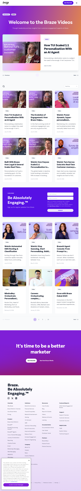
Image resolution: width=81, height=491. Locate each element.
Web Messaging (12, 451)
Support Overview (64, 415)
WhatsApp (10, 457)
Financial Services (29, 408)
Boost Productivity (30, 428)
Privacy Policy (38, 482)
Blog (43, 408)
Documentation (46, 424)
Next (75, 75)
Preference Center (47, 482)
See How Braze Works (46, 360)
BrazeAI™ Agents (12, 432)
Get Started (68, 3)
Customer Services (64, 418)
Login (60, 428)
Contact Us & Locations (31, 464)
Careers (27, 450)
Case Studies (45, 406)
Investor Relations (29, 455)
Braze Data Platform (13, 422)
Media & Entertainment (31, 414)
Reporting (10, 440)
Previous (7, 75)
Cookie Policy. (13, 481)
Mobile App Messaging (13, 449)
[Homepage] (6, 2)
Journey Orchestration (13, 437)
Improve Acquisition (30, 431)
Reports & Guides (46, 411)
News (26, 453)
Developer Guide (46, 433)
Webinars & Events (47, 417)
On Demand (28, 420)
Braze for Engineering (30, 439)
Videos (44, 414)
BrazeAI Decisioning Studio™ (13, 428)
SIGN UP (60, 210)
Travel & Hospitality (30, 411)
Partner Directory (46, 446)
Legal (26, 461)
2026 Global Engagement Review (66, 406)
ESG (26, 458)
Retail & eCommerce (30, 406)
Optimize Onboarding (30, 425)
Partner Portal (45, 443)
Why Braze (10, 406)
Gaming (27, 417)
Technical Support (64, 434)
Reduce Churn (28, 434)
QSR (26, 423)
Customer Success (64, 420)
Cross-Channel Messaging (14, 434)
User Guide (45, 430)
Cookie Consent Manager (16, 484)
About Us (27, 447)
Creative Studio (12, 443)
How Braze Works (12, 411)
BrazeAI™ (10, 424)
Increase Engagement (30, 437)
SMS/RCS (10, 454)
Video (13, 14)
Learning (44, 420)
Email (9, 446)
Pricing (9, 414)
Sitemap (56, 482)
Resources (6, 14)
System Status (63, 431)
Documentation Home (48, 427)
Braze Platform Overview (14, 408)
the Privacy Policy (54, 206)
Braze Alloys (45, 440)
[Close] (29, 460)
